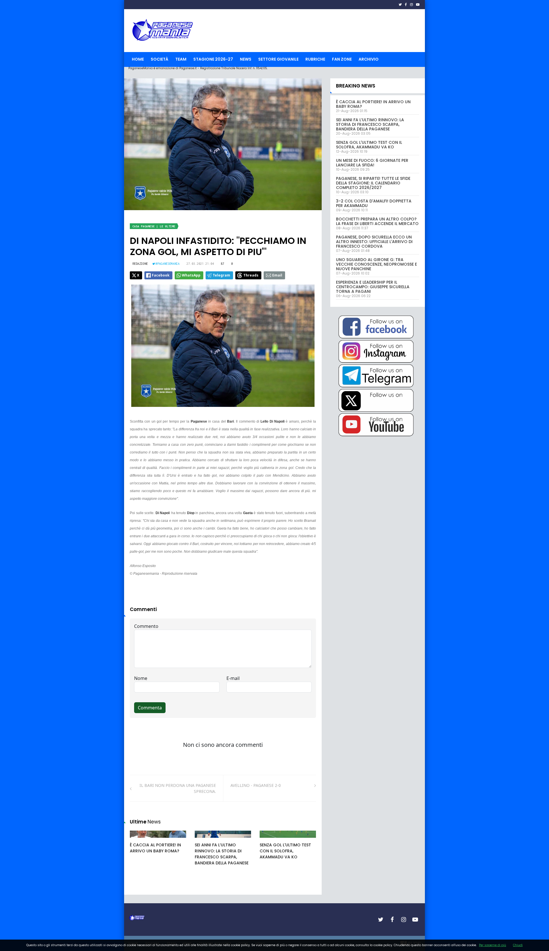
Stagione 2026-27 (213, 59)
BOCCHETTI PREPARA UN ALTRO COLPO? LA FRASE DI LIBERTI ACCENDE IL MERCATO (377, 221)
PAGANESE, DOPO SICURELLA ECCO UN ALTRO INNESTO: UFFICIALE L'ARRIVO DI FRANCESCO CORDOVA (374, 241)
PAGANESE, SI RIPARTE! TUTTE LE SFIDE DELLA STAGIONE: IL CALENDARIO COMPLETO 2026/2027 (373, 183)
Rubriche (315, 59)
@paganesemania (168, 263)
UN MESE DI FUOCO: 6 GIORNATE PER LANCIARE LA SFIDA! (372, 163)
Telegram (221, 275)
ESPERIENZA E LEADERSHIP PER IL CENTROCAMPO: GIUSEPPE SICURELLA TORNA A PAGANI (372, 286)
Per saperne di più (492, 945)
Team (180, 59)
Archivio (369, 59)
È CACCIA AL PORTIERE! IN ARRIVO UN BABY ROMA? (155, 848)
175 (139, 839)
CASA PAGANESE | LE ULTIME (153, 226)
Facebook (161, 275)
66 (203, 839)
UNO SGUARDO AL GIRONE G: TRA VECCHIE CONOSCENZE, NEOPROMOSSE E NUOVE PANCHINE (376, 264)
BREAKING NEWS (355, 85)
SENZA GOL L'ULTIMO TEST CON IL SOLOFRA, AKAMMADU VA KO (285, 851)
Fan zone (342, 59)
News (245, 59)
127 (269, 839)
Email (277, 275)
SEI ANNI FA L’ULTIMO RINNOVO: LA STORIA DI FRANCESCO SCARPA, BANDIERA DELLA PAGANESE (221, 854)
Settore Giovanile (278, 59)
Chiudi (518, 945)
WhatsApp (191, 275)
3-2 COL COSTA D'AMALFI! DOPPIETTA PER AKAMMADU (373, 203)
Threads (250, 275)
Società (159, 59)
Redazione (140, 263)
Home (138, 59)
